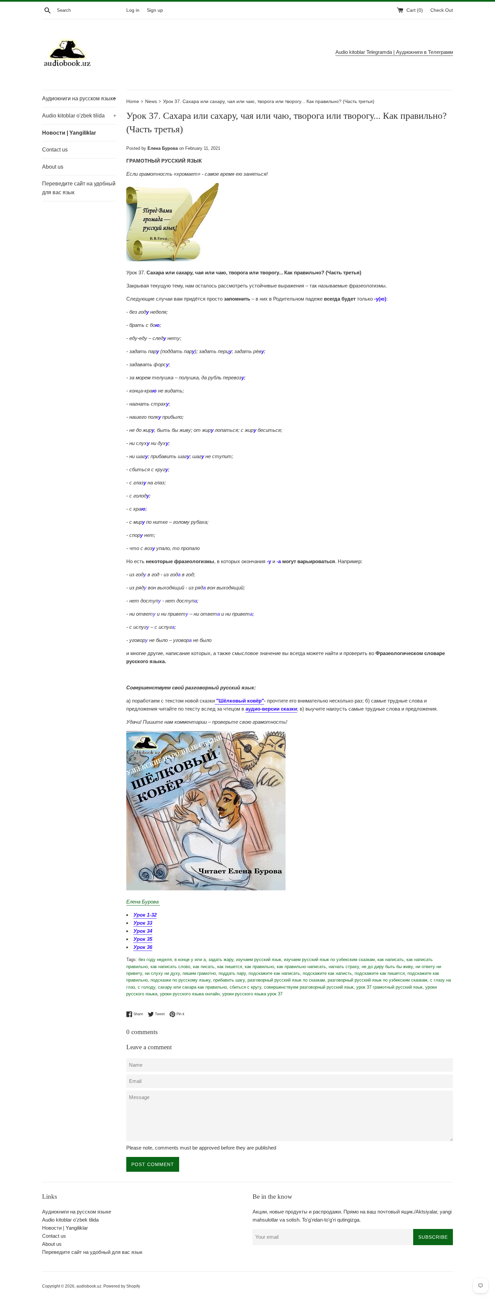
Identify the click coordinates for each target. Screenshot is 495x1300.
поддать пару (232, 973)
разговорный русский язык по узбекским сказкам (377, 980)
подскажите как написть (327, 973)
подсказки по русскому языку (180, 980)
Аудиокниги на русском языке (79, 98)
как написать (390, 959)
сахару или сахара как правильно (192, 987)
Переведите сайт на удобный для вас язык (79, 188)
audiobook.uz (88, 1286)
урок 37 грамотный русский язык (389, 987)
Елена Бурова (143, 901)
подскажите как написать (274, 973)
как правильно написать (301, 966)
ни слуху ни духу (162, 973)
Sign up (155, 10)
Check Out (441, 10)
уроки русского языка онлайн (190, 993)
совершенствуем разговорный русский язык (309, 987)
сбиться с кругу (245, 987)
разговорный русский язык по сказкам (286, 980)
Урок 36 (142, 947)
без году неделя (155, 959)
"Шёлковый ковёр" (239, 701)
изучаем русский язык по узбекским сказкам (329, 959)
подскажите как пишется (380, 973)
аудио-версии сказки (271, 709)
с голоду (146, 987)
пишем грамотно (199, 973)
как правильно (259, 966)
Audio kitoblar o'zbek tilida (79, 115)
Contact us (55, 149)
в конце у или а (190, 959)
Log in (132, 10)
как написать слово (170, 966)
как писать (203, 966)
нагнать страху (344, 966)
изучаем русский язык (258, 959)
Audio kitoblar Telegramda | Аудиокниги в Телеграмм (394, 52)
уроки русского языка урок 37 (252, 993)
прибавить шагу (229, 980)
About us (52, 167)
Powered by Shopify (121, 1286)
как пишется (229, 966)
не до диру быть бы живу (387, 966)
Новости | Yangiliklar (69, 133)
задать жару (220, 959)
